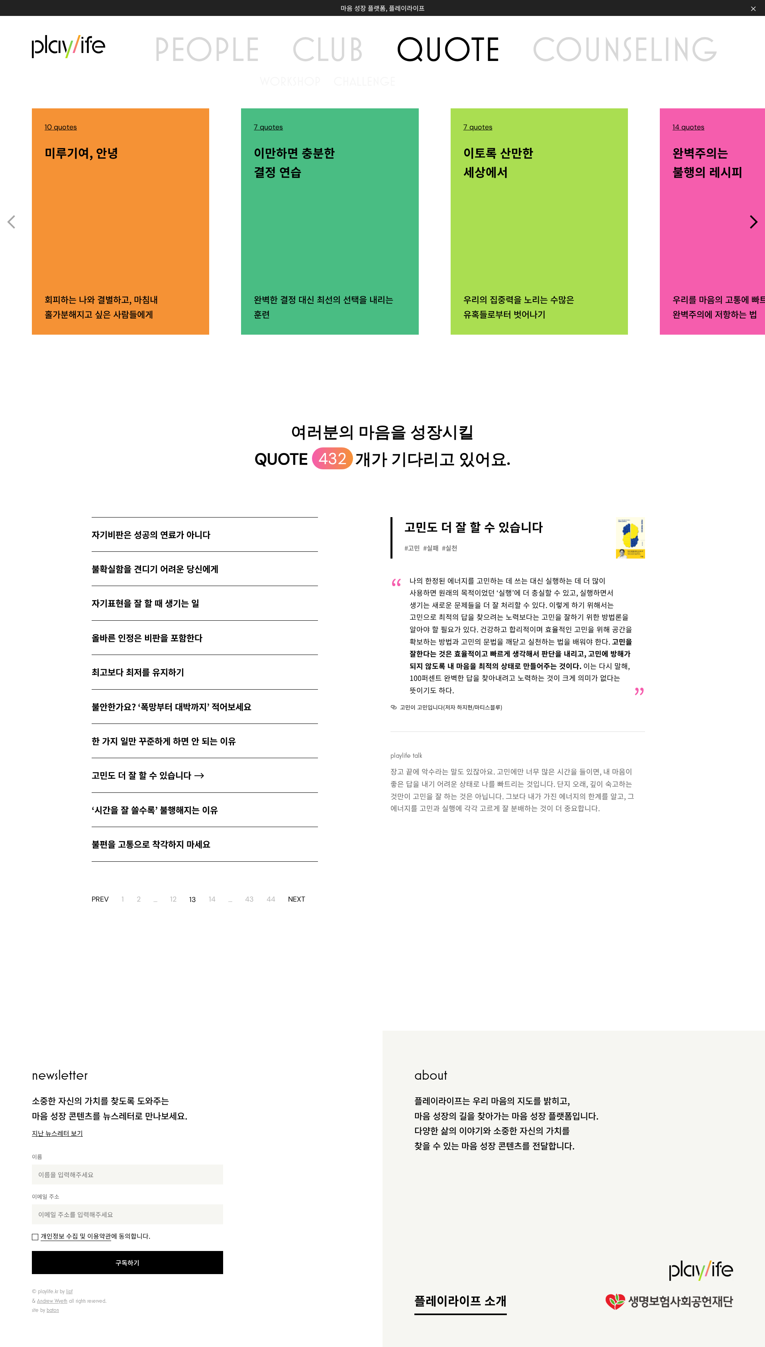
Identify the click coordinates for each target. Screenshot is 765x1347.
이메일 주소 (45, 1196)
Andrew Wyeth (52, 1301)
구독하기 (127, 1262)
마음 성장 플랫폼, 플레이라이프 (383, 8)
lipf (69, 1291)
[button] (753, 221)
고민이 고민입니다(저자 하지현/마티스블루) (451, 707)
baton (53, 1310)
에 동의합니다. (95, 1236)
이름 (37, 1157)
